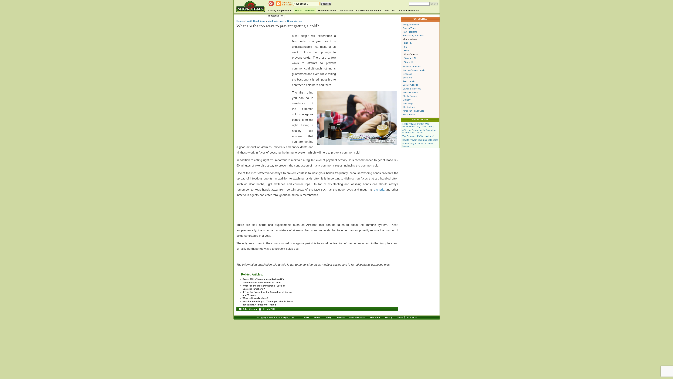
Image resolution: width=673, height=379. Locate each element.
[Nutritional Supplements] (250, 6)
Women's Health (411, 85)
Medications (408, 107)
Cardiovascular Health (368, 10)
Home (239, 21)
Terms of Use (374, 317)
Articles (317, 317)
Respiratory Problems (413, 35)
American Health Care (413, 111)
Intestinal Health (410, 92)
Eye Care (407, 78)
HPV (406, 50)
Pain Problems (410, 32)
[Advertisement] (262, 84)
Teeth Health (409, 81)
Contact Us (412, 317)
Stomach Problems (412, 66)
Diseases (407, 74)
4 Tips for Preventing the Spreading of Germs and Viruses (419, 131)
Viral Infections (276, 21)
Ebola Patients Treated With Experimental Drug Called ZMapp (418, 125)
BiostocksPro (275, 15)
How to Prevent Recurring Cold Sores (420, 140)
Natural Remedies (409, 10)
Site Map (388, 317)
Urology (406, 100)
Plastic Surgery (410, 96)
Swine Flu (409, 62)
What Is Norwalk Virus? (255, 298)
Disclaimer (340, 317)
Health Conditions (305, 10)
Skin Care (389, 10)
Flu (405, 46)
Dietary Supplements (279, 10)
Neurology (408, 103)
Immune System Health (414, 70)
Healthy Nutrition (327, 10)
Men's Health (409, 114)
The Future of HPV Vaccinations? (418, 136)
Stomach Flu (410, 58)
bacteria (379, 189)
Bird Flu (408, 43)
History (328, 317)
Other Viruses (294, 21)
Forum (400, 317)
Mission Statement (357, 317)
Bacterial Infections (412, 89)
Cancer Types (409, 28)
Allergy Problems (411, 24)
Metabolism (346, 10)
